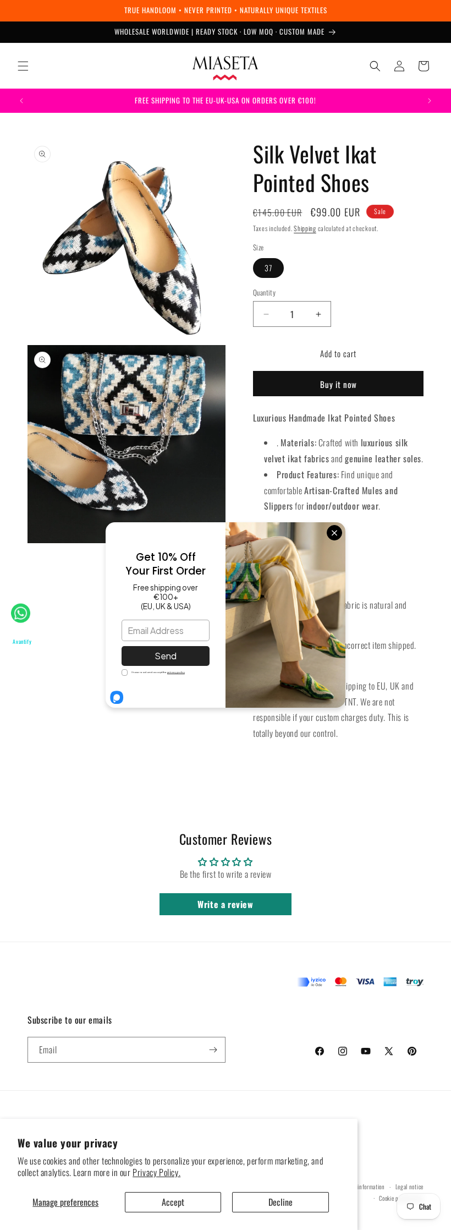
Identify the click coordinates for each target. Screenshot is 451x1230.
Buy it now (338, 384)
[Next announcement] (429, 101)
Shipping (305, 228)
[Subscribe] (213, 1050)
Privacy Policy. (156, 1172)
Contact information (361, 1186)
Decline (280, 1202)
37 (268, 268)
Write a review (225, 904)
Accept (173, 1202)
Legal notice (409, 1186)
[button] (23, 66)
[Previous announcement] (21, 101)
